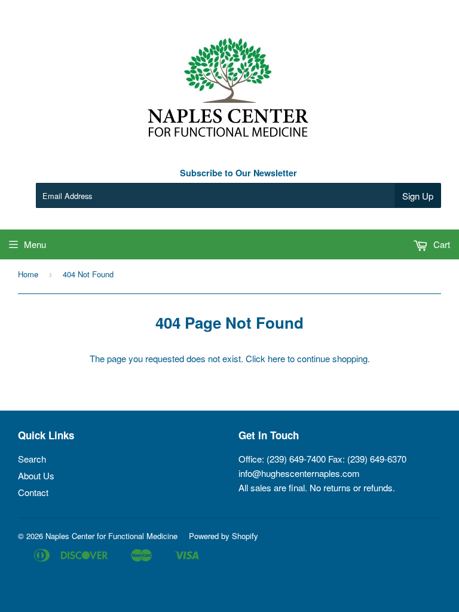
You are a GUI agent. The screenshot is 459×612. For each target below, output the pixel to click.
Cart (440, 244)
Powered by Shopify (223, 535)
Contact (33, 492)
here (276, 358)
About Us (36, 475)
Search (32, 458)
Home (28, 274)
